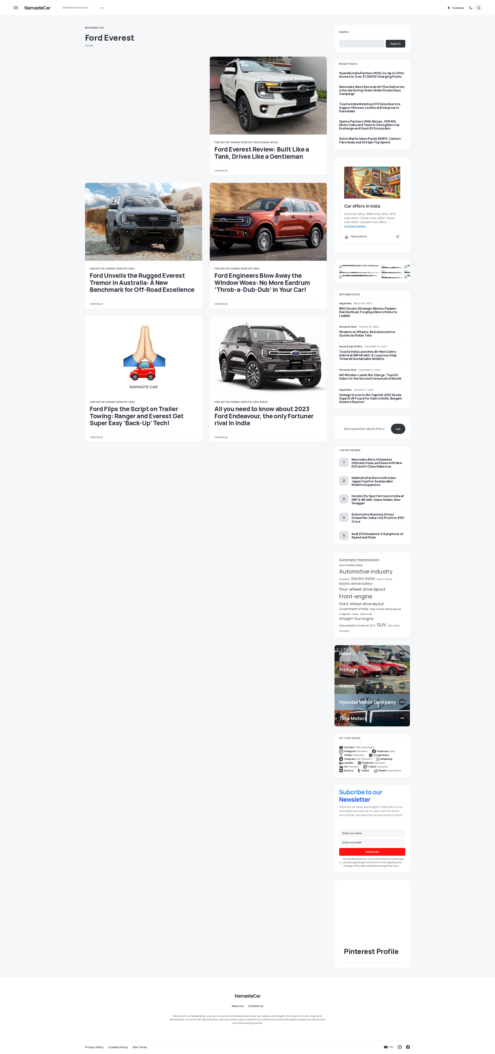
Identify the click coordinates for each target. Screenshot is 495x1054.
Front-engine (355, 596)
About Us (238, 1006)
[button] (15, 7)
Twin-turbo (393, 625)
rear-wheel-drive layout (385, 609)
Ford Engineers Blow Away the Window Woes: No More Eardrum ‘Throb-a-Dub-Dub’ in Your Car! (262, 282)
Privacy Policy (94, 1047)
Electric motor (363, 578)
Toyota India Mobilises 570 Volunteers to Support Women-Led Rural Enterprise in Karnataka (369, 107)
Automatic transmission (359, 559)
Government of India (353, 609)
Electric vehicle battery (356, 583)
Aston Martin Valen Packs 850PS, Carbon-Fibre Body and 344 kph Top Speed (370, 140)
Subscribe (372, 852)
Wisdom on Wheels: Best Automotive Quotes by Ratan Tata (367, 333)
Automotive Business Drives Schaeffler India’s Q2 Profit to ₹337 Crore (378, 517)
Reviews (264, 142)
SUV (381, 624)
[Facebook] (408, 1047)
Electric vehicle (384, 579)
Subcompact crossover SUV (357, 625)
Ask (398, 429)
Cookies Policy (118, 1047)
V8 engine (344, 630)
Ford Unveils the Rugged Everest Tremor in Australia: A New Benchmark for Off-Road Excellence (142, 282)
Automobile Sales (351, 565)
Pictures (253, 142)
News (244, 142)
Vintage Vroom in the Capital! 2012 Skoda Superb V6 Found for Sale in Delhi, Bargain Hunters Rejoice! (370, 398)
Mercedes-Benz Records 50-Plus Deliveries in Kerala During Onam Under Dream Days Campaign (372, 90)
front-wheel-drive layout (361, 603)
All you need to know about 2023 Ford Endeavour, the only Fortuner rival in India (264, 416)
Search (344, 32)
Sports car (366, 614)
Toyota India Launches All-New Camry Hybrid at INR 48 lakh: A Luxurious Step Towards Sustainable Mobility (368, 355)
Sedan (355, 614)
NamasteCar (37, 7)
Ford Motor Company (227, 142)
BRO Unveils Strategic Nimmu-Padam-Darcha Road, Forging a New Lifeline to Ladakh (368, 312)
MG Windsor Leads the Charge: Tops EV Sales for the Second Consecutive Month (370, 377)
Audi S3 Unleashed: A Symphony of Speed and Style (377, 535)
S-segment (345, 614)
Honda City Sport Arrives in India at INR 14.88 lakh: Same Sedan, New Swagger (378, 499)
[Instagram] (400, 1047)
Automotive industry (366, 571)
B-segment (344, 579)
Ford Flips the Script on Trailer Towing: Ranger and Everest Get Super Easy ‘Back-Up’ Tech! (137, 416)
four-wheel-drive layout (362, 589)
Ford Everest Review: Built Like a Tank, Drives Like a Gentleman (261, 152)
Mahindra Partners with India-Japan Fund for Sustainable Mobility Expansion (374, 481)
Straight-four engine (356, 618)
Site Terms (140, 1047)
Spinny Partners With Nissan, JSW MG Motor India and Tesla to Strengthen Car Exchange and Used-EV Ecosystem (369, 125)
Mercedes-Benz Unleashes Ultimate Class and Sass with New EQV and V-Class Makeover (377, 463)
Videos (274, 142)
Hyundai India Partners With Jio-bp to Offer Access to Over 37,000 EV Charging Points (371, 74)
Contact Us (255, 1006)
